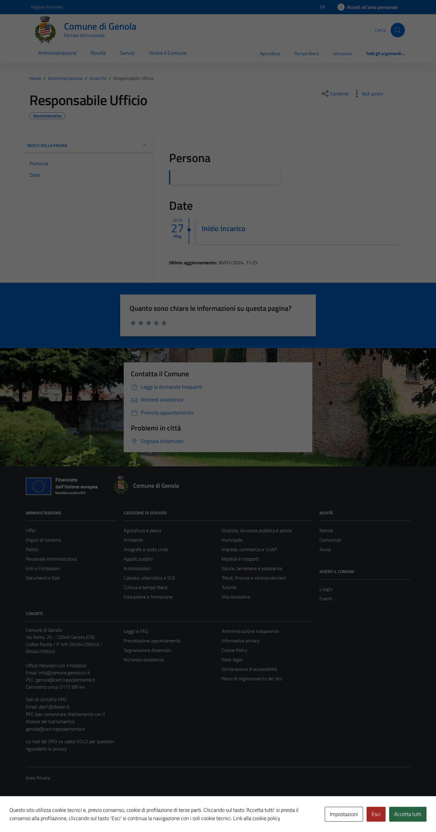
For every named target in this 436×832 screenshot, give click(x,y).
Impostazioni (344, 814)
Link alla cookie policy (256, 818)
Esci (376, 814)
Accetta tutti (407, 814)
